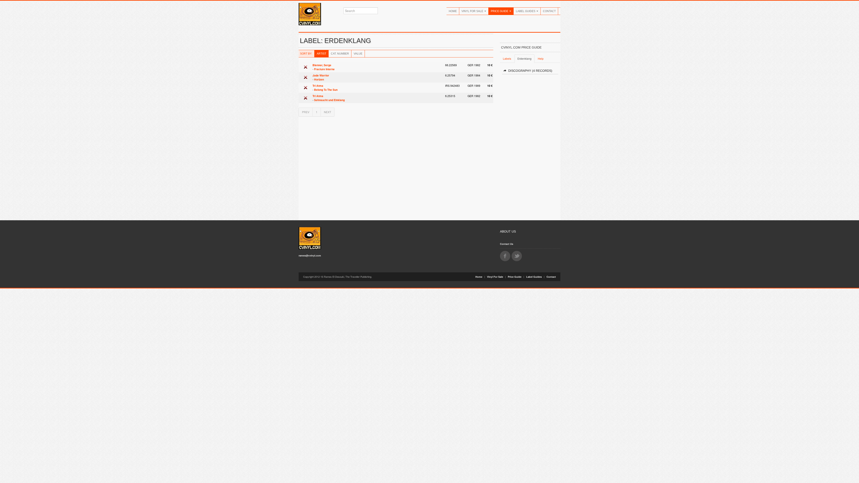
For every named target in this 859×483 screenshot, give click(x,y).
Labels (507, 58)
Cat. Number (340, 53)
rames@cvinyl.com (310, 255)
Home (453, 11)
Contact (549, 11)
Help (541, 58)
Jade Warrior (321, 75)
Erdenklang (524, 58)
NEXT (327, 112)
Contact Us (506, 244)
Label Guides (526, 11)
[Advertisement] (530, 145)
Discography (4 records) (530, 70)
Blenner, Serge (322, 65)
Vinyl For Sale (472, 11)
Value (358, 53)
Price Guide (500, 11)
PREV (305, 112)
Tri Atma (318, 86)
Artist (321, 53)
